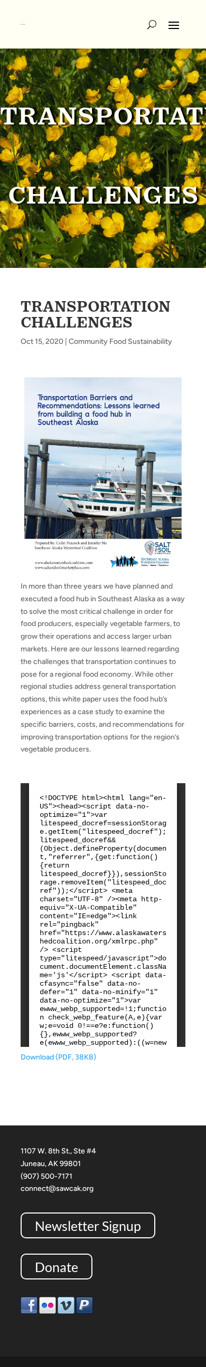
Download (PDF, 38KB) (58, 1057)
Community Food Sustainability (120, 341)
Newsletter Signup (88, 1225)
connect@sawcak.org (57, 1188)
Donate (56, 1267)
